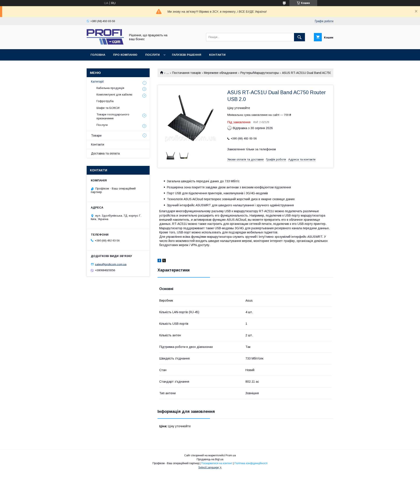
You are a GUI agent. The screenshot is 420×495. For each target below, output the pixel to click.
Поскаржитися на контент (216, 463)
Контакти (217, 54)
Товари (96, 135)
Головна (98, 54)
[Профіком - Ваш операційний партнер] (105, 43)
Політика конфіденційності (251, 463)
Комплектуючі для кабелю (114, 94)
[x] (164, 261)
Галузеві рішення (186, 54)
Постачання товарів (186, 73)
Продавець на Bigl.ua (210, 459)
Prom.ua (231, 455)
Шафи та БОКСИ (107, 107)
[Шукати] (299, 37)
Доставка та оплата (105, 153)
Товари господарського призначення (112, 116)
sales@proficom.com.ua (110, 264)
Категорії (97, 81)
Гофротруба (105, 101)
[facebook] (159, 261)
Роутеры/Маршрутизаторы (259, 73)
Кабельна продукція (110, 88)
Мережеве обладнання (220, 73)
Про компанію (125, 54)
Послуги (152, 54)
